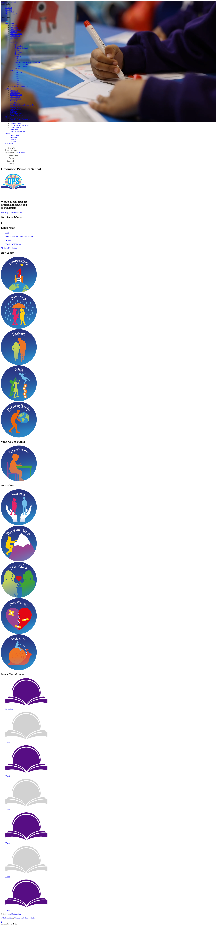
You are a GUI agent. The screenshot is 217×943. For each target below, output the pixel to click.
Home (7, 21)
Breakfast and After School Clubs (22, 105)
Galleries (8, 10)
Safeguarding (14, 129)
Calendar (8, 8)
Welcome (13, 26)
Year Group (14, 70)
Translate (22, 152)
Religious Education (21, 66)
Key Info (8, 117)
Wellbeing (13, 111)
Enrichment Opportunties (19, 87)
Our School (9, 24)
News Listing (15, 135)
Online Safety (15, 93)
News (7, 133)
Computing (18, 46)
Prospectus (14, 38)
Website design (6, 918)
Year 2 (16, 76)
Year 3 (16, 78)
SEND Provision (16, 113)
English (17, 50)
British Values (15, 36)
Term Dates (14, 101)
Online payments (11, 14)
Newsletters (9, 12)
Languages (18, 56)
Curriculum (14, 42)
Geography (18, 52)
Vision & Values (16, 34)
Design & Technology (22, 48)
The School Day (16, 95)
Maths (16, 58)
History (17, 54)
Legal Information (14, 914)
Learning (8, 40)
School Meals (15, 97)
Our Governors (15, 30)
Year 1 (16, 74)
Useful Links (14, 103)
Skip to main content (8, 2)
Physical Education (21, 64)
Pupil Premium (15, 123)
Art (15, 44)
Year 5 (16, 82)
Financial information (17, 131)
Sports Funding (15, 127)
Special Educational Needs (19, 125)
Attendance (14, 91)
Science (17, 68)
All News (4, 248)
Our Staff (13, 32)
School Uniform (15, 99)
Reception (18, 72)
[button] (10, 17)
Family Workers (15, 109)
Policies (12, 121)
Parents (8, 89)
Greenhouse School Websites (24, 918)
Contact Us (9, 143)
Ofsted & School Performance (20, 119)
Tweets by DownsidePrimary (11, 212)
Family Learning (16, 107)
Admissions (14, 28)
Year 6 (16, 85)
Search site (5, 924)
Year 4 (16, 80)
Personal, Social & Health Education (27, 62)
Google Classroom (16, 115)
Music (16, 60)
